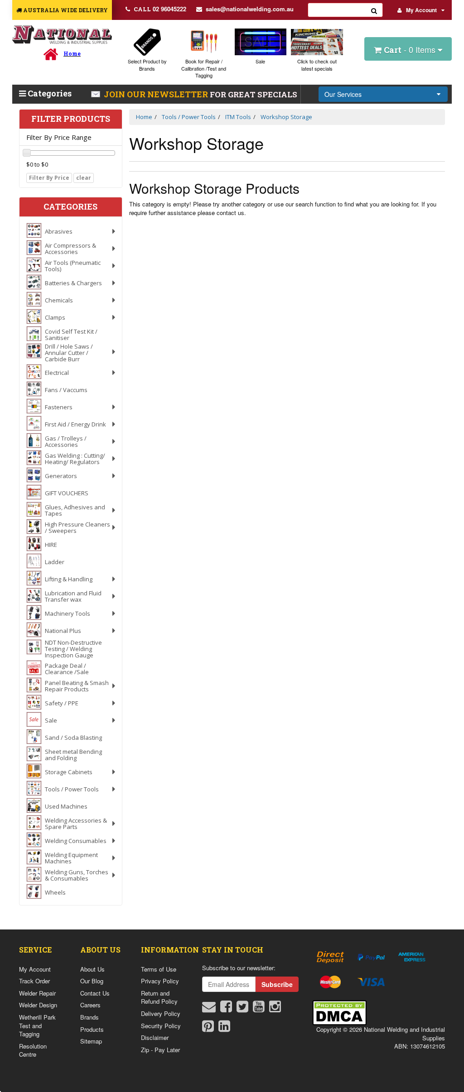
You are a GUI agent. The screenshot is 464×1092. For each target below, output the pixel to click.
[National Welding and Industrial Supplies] (62, 34)
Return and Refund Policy (159, 997)
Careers (90, 1005)
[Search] (374, 10)
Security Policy (161, 1025)
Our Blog (91, 981)
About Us (92, 969)
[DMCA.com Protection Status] (339, 1011)
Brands (89, 1017)
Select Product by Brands (147, 64)
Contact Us (95, 993)
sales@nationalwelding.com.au (250, 9)
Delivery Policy (160, 1013)
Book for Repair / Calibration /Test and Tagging (203, 68)
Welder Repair (37, 993)
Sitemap (91, 1041)
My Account (421, 10)
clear (83, 178)
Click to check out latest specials (317, 64)
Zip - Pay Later (160, 1049)
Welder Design (38, 1005)
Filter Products (70, 119)
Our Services (343, 94)
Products (92, 1029)
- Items (411, 49)
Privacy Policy (160, 981)
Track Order (34, 981)
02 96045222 (160, 9)
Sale (260, 61)
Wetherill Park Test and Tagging (37, 1025)
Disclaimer (155, 1037)
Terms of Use (158, 969)
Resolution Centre (33, 1050)
